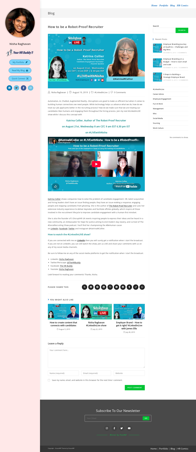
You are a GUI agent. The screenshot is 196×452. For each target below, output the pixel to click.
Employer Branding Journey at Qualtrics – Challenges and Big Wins (175, 47)
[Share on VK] (116, 287)
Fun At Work (158, 104)
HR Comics (182, 5)
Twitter (71, 228)
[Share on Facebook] (91, 287)
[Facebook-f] (23, 88)
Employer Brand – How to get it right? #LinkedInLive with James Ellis (129, 325)
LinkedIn (54, 228)
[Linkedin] (9, 88)
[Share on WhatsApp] (142, 287)
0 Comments (120, 92)
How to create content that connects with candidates (63, 324)
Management (158, 108)
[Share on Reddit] (123, 287)
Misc (155, 113)
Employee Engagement (162, 99)
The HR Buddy (66, 266)
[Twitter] (16, 88)
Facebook (63, 228)
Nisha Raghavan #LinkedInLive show (96, 324)
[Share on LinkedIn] (103, 287)
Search (156, 26)
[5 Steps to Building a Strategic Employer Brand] (157, 77)
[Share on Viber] (110, 287)
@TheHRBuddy (74, 262)
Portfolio (163, 5)
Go (146, 418)
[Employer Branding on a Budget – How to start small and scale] (157, 62)
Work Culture (158, 128)
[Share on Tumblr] (129, 287)
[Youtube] (129, 428)
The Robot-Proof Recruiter (120, 205)
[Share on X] (84, 287)
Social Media (158, 118)
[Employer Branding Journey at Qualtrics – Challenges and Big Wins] (157, 48)
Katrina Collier (54, 199)
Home (154, 5)
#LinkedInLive (101, 92)
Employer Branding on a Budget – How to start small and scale (175, 62)
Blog (172, 5)
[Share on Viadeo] (135, 287)
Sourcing (156, 123)
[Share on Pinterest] (97, 287)
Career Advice (158, 94)
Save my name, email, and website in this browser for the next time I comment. (87, 380)
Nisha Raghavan (20, 44)
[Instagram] (30, 88)
